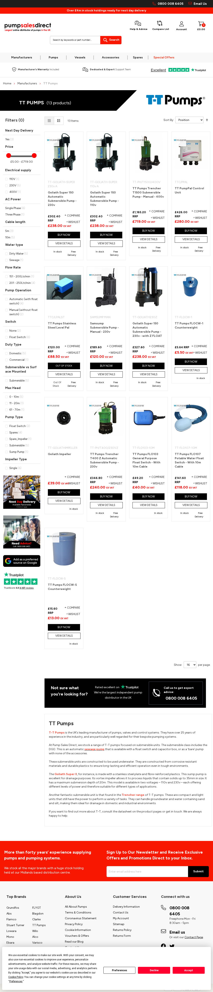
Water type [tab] (14, 245)
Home (7, 83)
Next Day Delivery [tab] (19, 130)
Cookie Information (78, 930)
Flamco (11, 919)
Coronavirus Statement (81, 918)
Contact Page (194, 937)
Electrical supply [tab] (18, 170)
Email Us (200, 4)
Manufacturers (27, 83)
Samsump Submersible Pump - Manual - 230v (104, 328)
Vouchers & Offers (77, 936)
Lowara (11, 931)
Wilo (35, 931)
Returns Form (122, 936)
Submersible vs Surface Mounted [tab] (21, 369)
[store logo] (27, 27)
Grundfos (12, 908)
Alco (35, 937)
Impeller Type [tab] (16, 459)
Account (181, 29)
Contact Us (120, 912)
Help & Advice (138, 29)
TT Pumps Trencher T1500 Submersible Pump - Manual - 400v (148, 192)
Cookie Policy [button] (15, 977)
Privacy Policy (74, 924)
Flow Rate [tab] (13, 267)
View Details (64, 243)
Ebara (10, 942)
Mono (10, 937)
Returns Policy (122, 930)
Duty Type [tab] (13, 344)
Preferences (119, 970)
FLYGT (36, 908)
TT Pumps (39, 925)
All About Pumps (76, 906)
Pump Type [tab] (14, 417)
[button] (72, 222)
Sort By (168, 120)
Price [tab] (9, 147)
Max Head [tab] (13, 388)
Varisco (37, 942)
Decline (154, 970)
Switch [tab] (10, 322)
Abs (9, 913)
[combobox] (85, 40)
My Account (121, 918)
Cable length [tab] (15, 222)
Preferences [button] (15, 981)
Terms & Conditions (78, 912)
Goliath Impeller (59, 454)
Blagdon (37, 913)
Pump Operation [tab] (18, 290)
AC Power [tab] (13, 199)
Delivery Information (126, 906)
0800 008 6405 (170, 4)
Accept (188, 970)
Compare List (160, 29)
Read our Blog (74, 941)
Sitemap (118, 924)
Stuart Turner (15, 925)
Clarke (36, 919)
